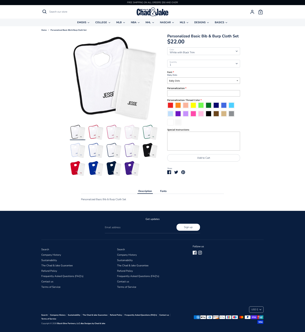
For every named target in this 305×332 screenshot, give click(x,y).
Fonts (163, 191)
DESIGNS (200, 22)
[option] (114, 79)
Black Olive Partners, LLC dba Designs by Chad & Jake (81, 323)
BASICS (220, 22)
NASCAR (165, 22)
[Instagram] (200, 253)
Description (145, 191)
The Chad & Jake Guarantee (57, 265)
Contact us (47, 281)
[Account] (252, 12)
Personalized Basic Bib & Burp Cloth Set (69, 30)
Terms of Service (51, 287)
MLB (119, 22)
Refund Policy (49, 271)
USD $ (254, 309)
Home (44, 30)
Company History (51, 255)
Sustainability (49, 260)
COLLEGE (101, 22)
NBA (134, 22)
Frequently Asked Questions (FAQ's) (62, 276)
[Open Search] (44, 11)
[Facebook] (195, 253)
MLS (183, 22)
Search (45, 249)
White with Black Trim (182, 52)
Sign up (188, 227)
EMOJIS (82, 22)
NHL (148, 22)
